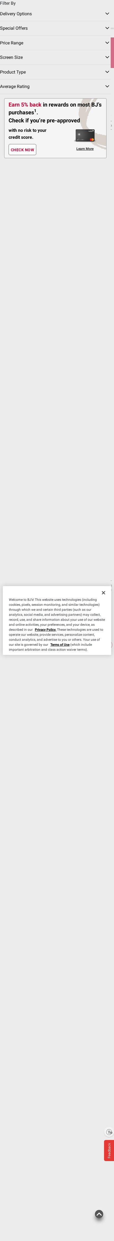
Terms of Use (59, 645)
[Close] (103, 593)
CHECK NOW (22, 150)
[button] (99, 1217)
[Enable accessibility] (109, 1132)
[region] (57, 620)
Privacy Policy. (45, 630)
